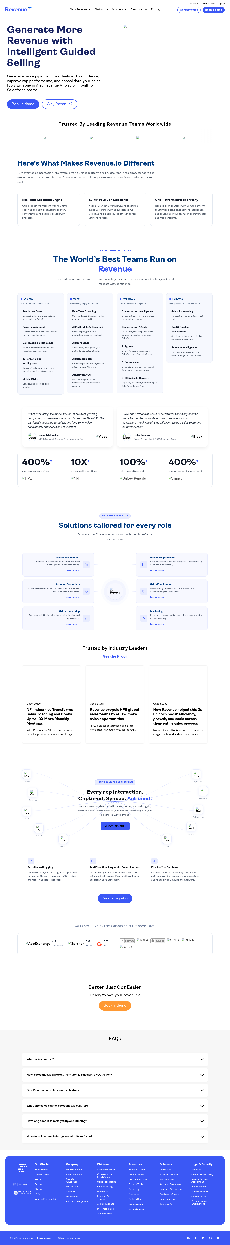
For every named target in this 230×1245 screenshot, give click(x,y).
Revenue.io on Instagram (210, 1238)
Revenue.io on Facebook (196, 1238)
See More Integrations (115, 898)
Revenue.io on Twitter (203, 1238)
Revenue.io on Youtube (218, 1238)
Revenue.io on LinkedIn (188, 1238)
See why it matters (115, 826)
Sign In (221, 4)
